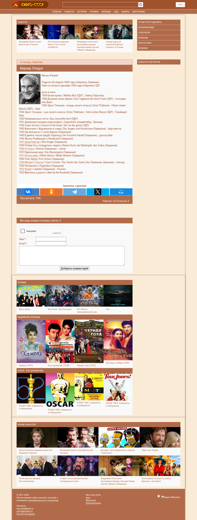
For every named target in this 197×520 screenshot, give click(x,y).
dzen (88, 497)
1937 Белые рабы (28, 155)
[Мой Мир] (121, 191)
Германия (37, 62)
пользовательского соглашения (43, 500)
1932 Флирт (25, 169)
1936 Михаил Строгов (31, 162)
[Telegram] (74, 191)
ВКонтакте (91, 500)
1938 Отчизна (26, 148)
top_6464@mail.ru (25, 508)
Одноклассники (93, 503)
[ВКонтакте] (28, 191)
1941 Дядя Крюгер (29, 142)
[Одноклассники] (51, 191)
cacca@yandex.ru (25, 511)
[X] (98, 191)
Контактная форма (26, 514)
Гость (180, 4)
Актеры (27, 62)
